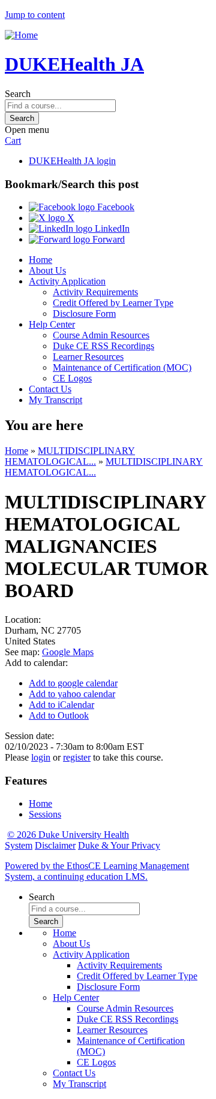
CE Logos (72, 378)
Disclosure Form (84, 313)
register (77, 757)
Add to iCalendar (61, 705)
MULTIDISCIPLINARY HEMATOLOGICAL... (70, 456)
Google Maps (68, 652)
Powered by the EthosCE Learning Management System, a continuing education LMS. (97, 871)
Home (40, 260)
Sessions (45, 814)
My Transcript (55, 400)
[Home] (21, 35)
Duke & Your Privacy (119, 845)
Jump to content (35, 15)
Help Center (52, 324)
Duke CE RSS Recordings (103, 346)
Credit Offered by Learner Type (113, 303)
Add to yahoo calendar (72, 694)
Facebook (114, 207)
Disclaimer (55, 845)
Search (18, 94)
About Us (47, 270)
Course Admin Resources (101, 335)
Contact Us (50, 389)
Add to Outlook (59, 715)
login (40, 757)
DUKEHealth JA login (72, 161)
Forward (107, 239)
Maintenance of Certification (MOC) (122, 367)
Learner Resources (88, 357)
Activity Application (67, 281)
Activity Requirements (95, 292)
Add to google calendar (73, 683)
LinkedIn (111, 228)
